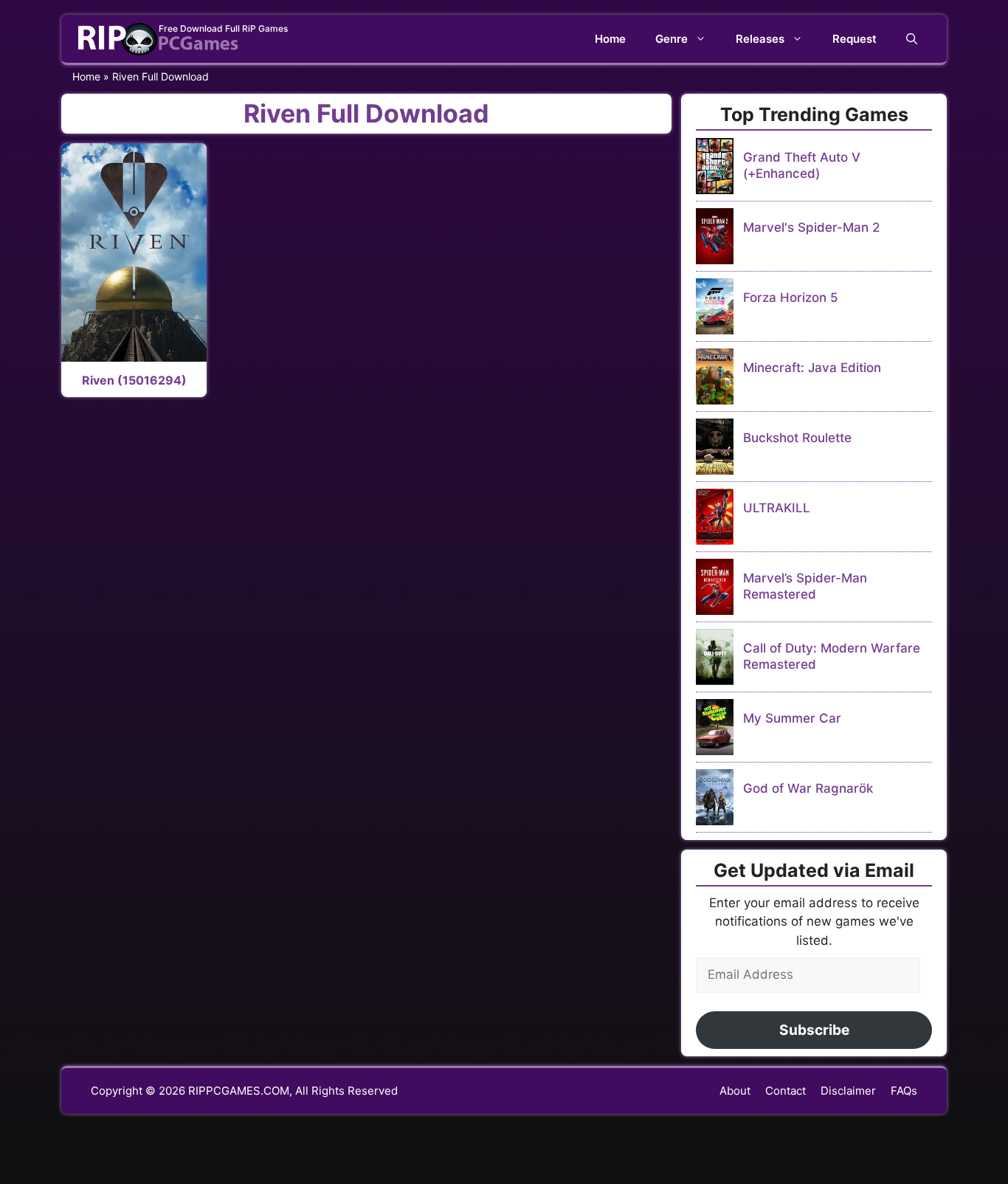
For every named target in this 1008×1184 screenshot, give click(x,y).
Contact (785, 1091)
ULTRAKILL (776, 507)
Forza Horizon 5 (790, 297)
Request (854, 39)
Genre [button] (671, 39)
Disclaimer (848, 1091)
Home (610, 39)
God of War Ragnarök (808, 788)
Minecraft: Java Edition (812, 367)
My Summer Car (792, 718)
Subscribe (814, 1030)
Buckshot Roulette (797, 437)
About (734, 1091)
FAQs (904, 1091)
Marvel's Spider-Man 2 (811, 227)
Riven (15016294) (134, 380)
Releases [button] (760, 39)
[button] (911, 38)
